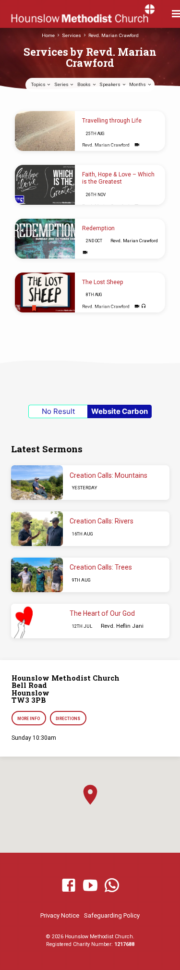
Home (48, 35)
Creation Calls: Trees (101, 567)
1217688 (124, 944)
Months (138, 84)
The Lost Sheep (102, 282)
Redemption (98, 228)
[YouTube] (90, 886)
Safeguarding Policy (112, 915)
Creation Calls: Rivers (101, 521)
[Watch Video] (137, 145)
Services (71, 35)
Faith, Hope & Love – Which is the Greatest (118, 178)
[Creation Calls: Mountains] (37, 482)
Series (62, 84)
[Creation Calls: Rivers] (37, 528)
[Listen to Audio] (143, 306)
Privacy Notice (59, 915)
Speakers (110, 84)
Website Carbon (119, 411)
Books (84, 84)
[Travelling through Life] (45, 131)
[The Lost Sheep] (45, 293)
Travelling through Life (112, 120)
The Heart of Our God (102, 613)
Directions (68, 718)
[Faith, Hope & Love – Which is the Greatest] (45, 185)
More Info (29, 718)
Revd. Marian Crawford (113, 35)
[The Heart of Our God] (37, 621)
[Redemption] (45, 239)
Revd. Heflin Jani (122, 625)
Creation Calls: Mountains (108, 475)
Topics (39, 84)
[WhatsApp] (111, 886)
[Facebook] (68, 886)
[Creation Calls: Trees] (37, 575)
